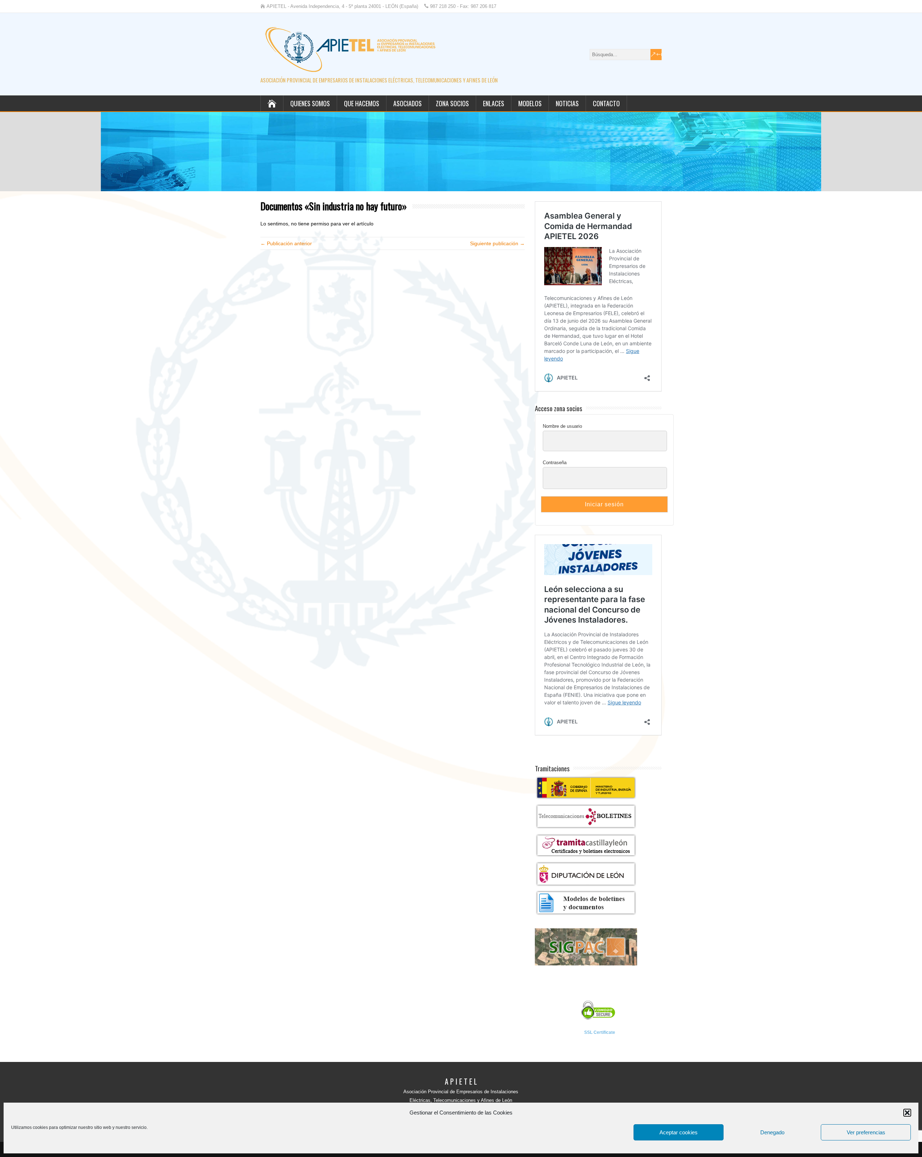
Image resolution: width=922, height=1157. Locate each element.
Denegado (772, 1132)
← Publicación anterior (286, 243)
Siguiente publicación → (497, 243)
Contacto (606, 103)
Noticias (567, 103)
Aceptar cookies (678, 1132)
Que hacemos (361, 103)
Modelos (530, 103)
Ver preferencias (866, 1132)
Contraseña (555, 462)
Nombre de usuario (562, 426)
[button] (907, 1112)
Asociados (407, 103)
